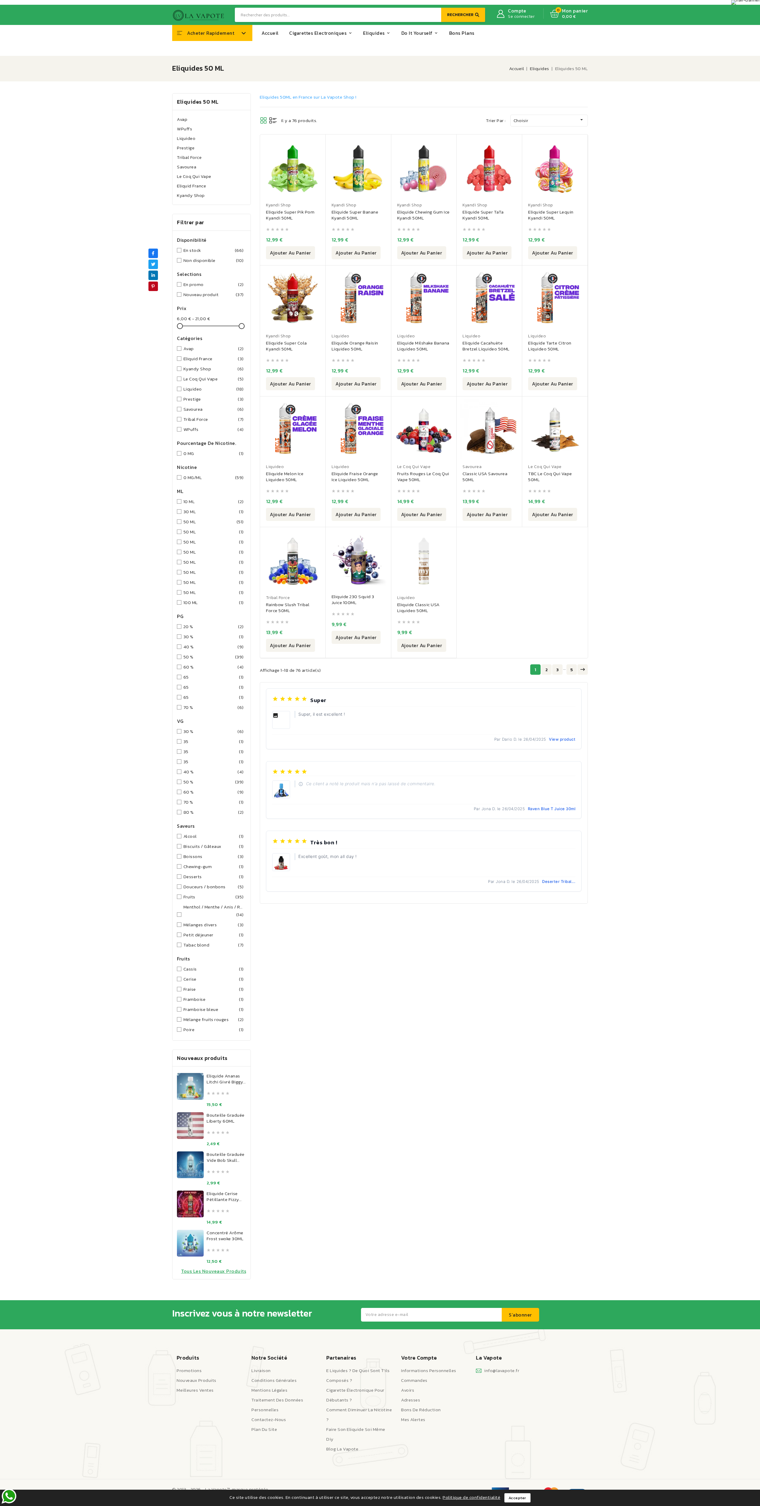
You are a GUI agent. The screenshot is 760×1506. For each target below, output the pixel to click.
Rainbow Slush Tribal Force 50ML (287, 607)
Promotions (189, 1370)
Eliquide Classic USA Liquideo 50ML (418, 607)
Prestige (185, 147)
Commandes (414, 1380)
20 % (213, 626)
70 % (213, 707)
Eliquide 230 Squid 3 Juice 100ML (353, 599)
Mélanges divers (213, 924)
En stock (213, 250)
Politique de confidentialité (471, 1497)
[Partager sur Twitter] (153, 264)
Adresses (410, 1399)
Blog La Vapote (342, 1448)
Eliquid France (191, 185)
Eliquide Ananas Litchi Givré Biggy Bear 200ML (225, 1081)
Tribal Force (189, 157)
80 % (213, 812)
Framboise (213, 999)
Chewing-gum (213, 866)
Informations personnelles (428, 1370)
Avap (182, 119)
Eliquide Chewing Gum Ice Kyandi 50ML (423, 214)
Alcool (213, 836)
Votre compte (419, 1358)
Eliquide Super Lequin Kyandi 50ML (551, 214)
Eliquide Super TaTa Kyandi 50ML (483, 214)
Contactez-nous (268, 1419)
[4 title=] (223, 1093)
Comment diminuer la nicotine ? (359, 1414)
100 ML (213, 602)
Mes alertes (413, 1419)
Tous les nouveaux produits (213, 1271)
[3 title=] (218, 1093)
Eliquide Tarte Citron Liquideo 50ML (549, 345)
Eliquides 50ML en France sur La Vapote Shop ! (308, 97)
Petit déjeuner (213, 934)
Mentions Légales (269, 1390)
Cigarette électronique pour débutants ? (355, 1395)
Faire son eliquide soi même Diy (355, 1434)
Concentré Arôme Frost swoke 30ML (225, 1235)
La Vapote (489, 1358)
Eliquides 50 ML (198, 102)
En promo (213, 284)
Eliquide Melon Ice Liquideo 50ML (284, 476)
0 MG (213, 453)
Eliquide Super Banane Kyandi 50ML (355, 214)
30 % (213, 636)
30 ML (213, 511)
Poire (213, 1029)
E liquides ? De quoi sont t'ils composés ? (358, 1375)
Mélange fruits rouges (213, 1019)
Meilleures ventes (195, 1390)
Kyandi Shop (278, 205)
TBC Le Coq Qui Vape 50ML (550, 476)
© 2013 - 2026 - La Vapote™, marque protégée (220, 1489)
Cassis (213, 968)
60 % (213, 666)
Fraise (213, 989)
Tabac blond (213, 944)
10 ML (213, 501)
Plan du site (264, 1429)
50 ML (213, 521)
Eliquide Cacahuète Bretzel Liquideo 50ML (486, 345)
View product (562, 739)
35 (213, 741)
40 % (213, 646)
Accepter (517, 1498)
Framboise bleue (213, 1009)
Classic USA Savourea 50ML (485, 476)
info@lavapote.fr (501, 1370)
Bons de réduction (421, 1409)
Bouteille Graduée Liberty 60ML (226, 1118)
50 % (213, 656)
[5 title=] (228, 1093)
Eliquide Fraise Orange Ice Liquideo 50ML (355, 476)
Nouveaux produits (196, 1380)
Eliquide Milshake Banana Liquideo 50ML (423, 345)
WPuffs (184, 128)
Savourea (186, 166)
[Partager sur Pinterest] (153, 286)
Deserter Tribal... (558, 881)
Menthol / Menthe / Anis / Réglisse (213, 910)
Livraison (261, 1370)
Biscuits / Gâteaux (213, 846)
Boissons (213, 856)
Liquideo (186, 138)
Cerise (213, 979)
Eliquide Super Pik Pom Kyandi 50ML (290, 214)
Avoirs (407, 1390)
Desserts (213, 876)
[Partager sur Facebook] (153, 253)
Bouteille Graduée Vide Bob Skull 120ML (226, 1160)
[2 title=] (213, 1093)
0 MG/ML (213, 477)
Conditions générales (274, 1380)
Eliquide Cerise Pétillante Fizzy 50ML (223, 1199)
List (273, 120)
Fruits (213, 896)
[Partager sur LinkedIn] (153, 275)
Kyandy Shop (191, 195)
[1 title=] (209, 1093)
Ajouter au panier (290, 252)
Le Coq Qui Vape (194, 176)
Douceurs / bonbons (213, 886)
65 (213, 677)
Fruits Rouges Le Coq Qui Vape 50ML (423, 476)
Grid (263, 120)
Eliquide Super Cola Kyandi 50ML (286, 345)
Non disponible (213, 260)
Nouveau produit (213, 294)
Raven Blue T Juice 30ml (552, 808)
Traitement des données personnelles (277, 1404)
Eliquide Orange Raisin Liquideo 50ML (355, 345)
